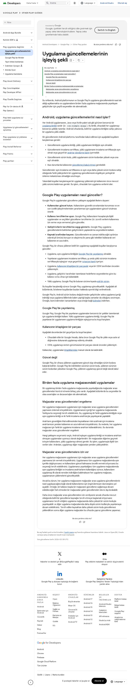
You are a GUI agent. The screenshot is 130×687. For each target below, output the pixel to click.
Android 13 (88, 615)
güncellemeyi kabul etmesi (84, 165)
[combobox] (57, 3)
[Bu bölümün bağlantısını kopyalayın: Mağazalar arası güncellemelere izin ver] (91, 452)
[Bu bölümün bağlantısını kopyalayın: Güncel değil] (59, 357)
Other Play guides (32, 13)
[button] (15, 33)
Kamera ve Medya (57, 616)
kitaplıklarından (70, 350)
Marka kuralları (58, 675)
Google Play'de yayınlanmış (91, 254)
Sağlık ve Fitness (56, 610)
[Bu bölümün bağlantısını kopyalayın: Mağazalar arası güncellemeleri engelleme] (94, 401)
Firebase (40, 657)
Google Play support (119, 612)
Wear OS (71, 605)
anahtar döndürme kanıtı (78, 153)
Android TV (72, 622)
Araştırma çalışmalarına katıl (120, 619)
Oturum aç (122, 3)
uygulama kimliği (49, 126)
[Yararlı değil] (120, 44)
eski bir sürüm (103, 281)
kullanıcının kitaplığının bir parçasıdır (72, 266)
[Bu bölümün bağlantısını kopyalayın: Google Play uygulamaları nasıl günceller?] (105, 195)
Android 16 (88, 603)
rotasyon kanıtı (89, 261)
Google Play (10, 13)
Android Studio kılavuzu (105, 605)
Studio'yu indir (104, 620)
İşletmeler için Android (42, 612)
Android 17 (88, 599)
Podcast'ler (41, 633)
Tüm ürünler (42, 665)
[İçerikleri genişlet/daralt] (56, 67)
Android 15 (88, 607)
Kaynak (40, 621)
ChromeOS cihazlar (72, 611)
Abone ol (99, 681)
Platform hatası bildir (120, 600)
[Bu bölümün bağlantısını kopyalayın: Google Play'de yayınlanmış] (77, 308)
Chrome (40, 653)
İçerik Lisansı (69, 532)
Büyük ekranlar (74, 601)
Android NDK (104, 624)
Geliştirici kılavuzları (103, 611)
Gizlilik (55, 621)
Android (40, 606)
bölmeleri (97, 301)
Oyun (55, 599)
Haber (39, 625)
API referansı (104, 616)
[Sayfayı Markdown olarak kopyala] (79, 60)
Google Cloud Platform (46, 661)
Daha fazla (31, 3)
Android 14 (88, 611)
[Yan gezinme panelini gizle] (30, 682)
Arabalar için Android (73, 617)
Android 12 (88, 619)
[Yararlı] (116, 44)
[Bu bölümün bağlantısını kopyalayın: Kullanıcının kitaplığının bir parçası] (83, 327)
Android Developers (49, 44)
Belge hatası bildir (119, 606)
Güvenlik (40, 617)
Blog (39, 629)
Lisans (47, 675)
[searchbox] (17, 22)
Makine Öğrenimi (56, 604)
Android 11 (88, 623)
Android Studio (107, 3)
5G (54, 625)
